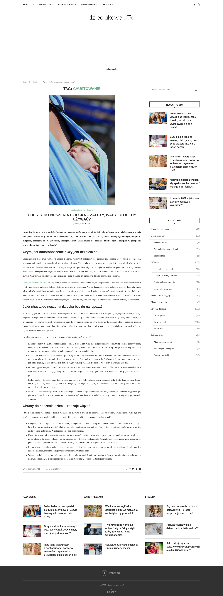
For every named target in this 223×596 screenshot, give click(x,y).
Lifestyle (106, 4)
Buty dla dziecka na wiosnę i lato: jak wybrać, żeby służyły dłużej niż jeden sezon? (184, 142)
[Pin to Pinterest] (136, 469)
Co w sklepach (177, 322)
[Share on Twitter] (133, 469)
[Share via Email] (140, 469)
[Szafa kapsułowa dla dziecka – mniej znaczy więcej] (93, 549)
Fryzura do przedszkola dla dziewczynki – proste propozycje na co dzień (182, 510)
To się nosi (177, 328)
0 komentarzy (55, 469)
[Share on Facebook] (130, 469)
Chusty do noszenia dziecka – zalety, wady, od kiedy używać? (82, 217)
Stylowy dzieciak (42, 4)
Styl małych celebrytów (177, 348)
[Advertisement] (111, 43)
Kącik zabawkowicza (177, 289)
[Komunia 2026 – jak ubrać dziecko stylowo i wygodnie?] (158, 203)
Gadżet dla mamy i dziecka (82, 210)
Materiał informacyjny (175, 295)
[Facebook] (194, 4)
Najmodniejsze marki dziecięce (177, 249)
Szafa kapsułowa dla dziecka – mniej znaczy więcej (121, 546)
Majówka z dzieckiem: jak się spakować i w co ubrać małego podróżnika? (185, 183)
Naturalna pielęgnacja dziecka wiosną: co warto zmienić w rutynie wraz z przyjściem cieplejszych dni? (184, 163)
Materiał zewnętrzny (175, 302)
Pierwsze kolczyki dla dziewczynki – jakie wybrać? (182, 526)
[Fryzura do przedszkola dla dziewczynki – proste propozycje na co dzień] (154, 511)
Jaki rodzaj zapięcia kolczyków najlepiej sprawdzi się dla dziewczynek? (183, 546)
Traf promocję (177, 256)
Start (26, 4)
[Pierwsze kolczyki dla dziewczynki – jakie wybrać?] (154, 529)
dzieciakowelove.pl (116, 585)
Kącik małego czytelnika (177, 282)
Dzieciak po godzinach (177, 269)
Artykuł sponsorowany (175, 229)
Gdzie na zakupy (66, 4)
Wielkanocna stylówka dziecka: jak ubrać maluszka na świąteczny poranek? (121, 510)
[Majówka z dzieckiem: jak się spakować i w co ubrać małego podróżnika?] (158, 184)
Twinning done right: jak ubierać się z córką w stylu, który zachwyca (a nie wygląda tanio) (120, 530)
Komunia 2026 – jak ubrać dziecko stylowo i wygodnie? (185, 201)
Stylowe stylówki (177, 355)
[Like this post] (126, 469)
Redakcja (88, 223)
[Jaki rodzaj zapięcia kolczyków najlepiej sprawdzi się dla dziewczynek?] (154, 548)
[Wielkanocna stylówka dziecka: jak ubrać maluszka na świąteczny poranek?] (93, 511)
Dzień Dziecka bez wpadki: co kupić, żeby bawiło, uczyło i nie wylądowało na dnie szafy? (183, 120)
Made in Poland (177, 242)
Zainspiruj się (88, 4)
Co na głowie (177, 315)
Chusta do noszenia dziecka (34, 283)
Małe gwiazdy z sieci (177, 342)
